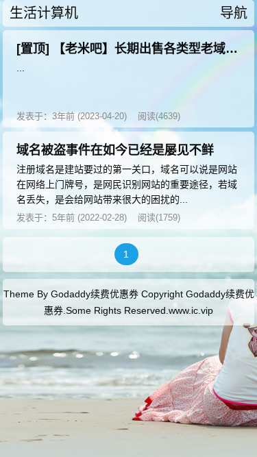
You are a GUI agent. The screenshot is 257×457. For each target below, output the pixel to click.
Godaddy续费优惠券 (94, 293)
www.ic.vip (191, 310)
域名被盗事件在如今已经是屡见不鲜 (115, 150)
